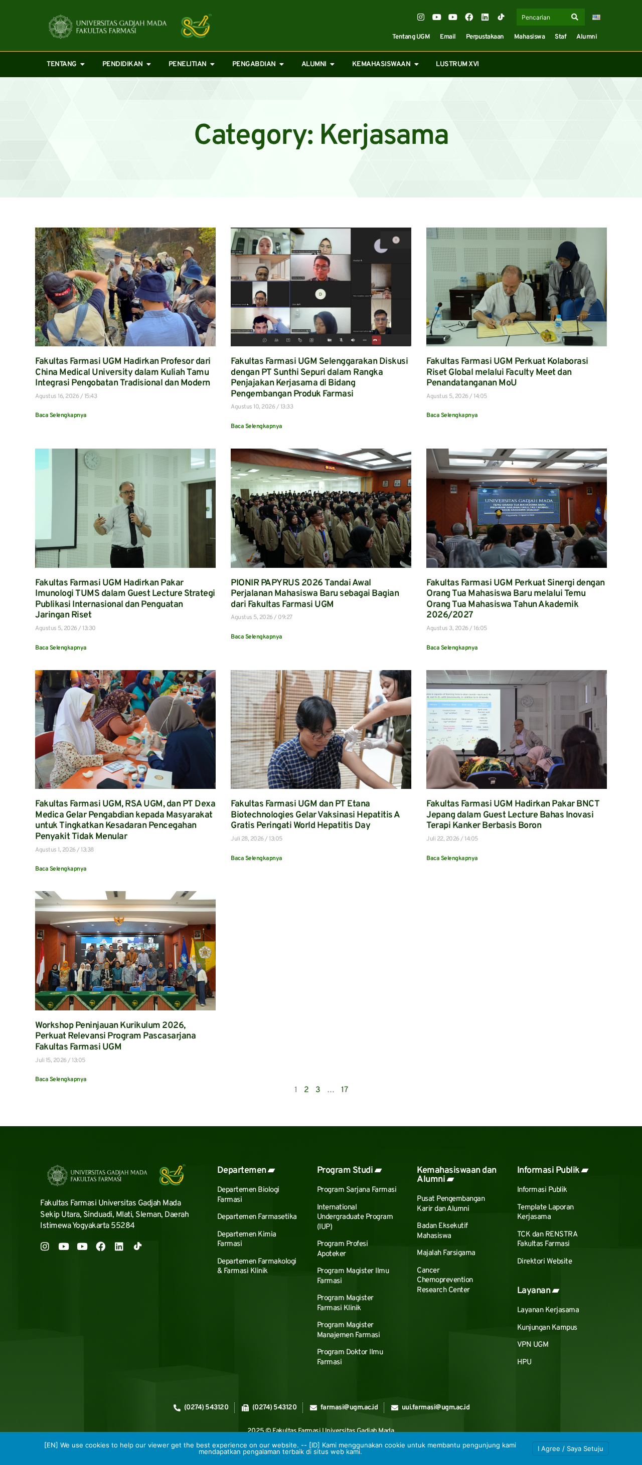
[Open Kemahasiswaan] (416, 64)
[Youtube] (437, 17)
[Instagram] (421, 17)
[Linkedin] (485, 17)
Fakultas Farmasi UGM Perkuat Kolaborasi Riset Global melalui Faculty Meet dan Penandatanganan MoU (507, 372)
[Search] (577, 17)
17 (344, 1090)
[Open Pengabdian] (281, 64)
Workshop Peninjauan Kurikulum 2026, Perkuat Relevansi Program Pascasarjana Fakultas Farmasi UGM (115, 1036)
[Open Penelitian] (212, 64)
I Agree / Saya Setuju (570, 1448)
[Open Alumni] (332, 64)
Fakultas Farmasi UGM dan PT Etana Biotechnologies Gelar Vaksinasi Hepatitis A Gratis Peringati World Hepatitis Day (315, 814)
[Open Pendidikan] (148, 64)
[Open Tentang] (82, 64)
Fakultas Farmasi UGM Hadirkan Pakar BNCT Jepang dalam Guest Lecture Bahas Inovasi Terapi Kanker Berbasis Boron (512, 814)
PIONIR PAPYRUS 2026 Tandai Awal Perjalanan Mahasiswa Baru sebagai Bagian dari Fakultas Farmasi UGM (315, 593)
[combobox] (543, 17)
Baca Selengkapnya (61, 415)
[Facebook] (469, 17)
